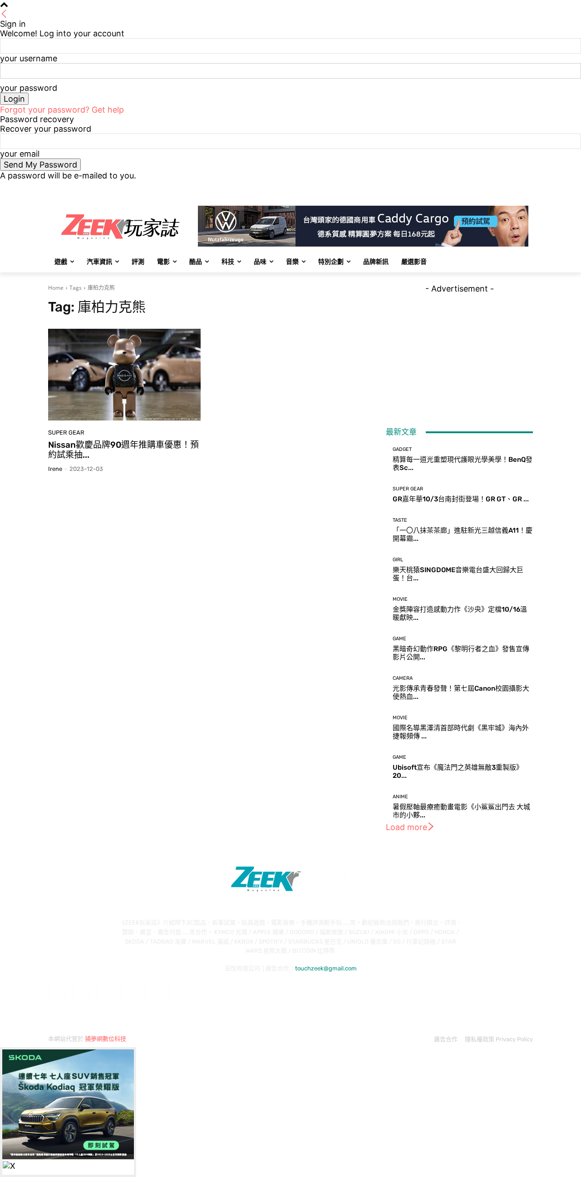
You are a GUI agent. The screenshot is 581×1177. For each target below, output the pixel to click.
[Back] (4, 14)
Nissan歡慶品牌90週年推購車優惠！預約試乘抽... (123, 450)
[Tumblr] (153, 991)
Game (399, 638)
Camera (403, 678)
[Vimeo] (515, 187)
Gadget (402, 449)
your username (28, 58)
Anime (400, 796)
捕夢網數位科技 (105, 1038)
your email (19, 153)
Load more (406, 827)
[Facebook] (477, 187)
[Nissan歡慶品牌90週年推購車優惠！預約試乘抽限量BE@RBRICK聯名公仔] (124, 374)
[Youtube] (527, 187)
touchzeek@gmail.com (326, 968)
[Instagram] (490, 187)
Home (56, 288)
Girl (398, 559)
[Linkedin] (105, 991)
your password (28, 88)
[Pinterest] (129, 991)
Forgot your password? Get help (62, 109)
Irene (55, 468)
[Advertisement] (459, 350)
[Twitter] (502, 187)
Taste (400, 520)
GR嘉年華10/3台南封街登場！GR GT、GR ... (461, 499)
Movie (400, 599)
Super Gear (66, 432)
